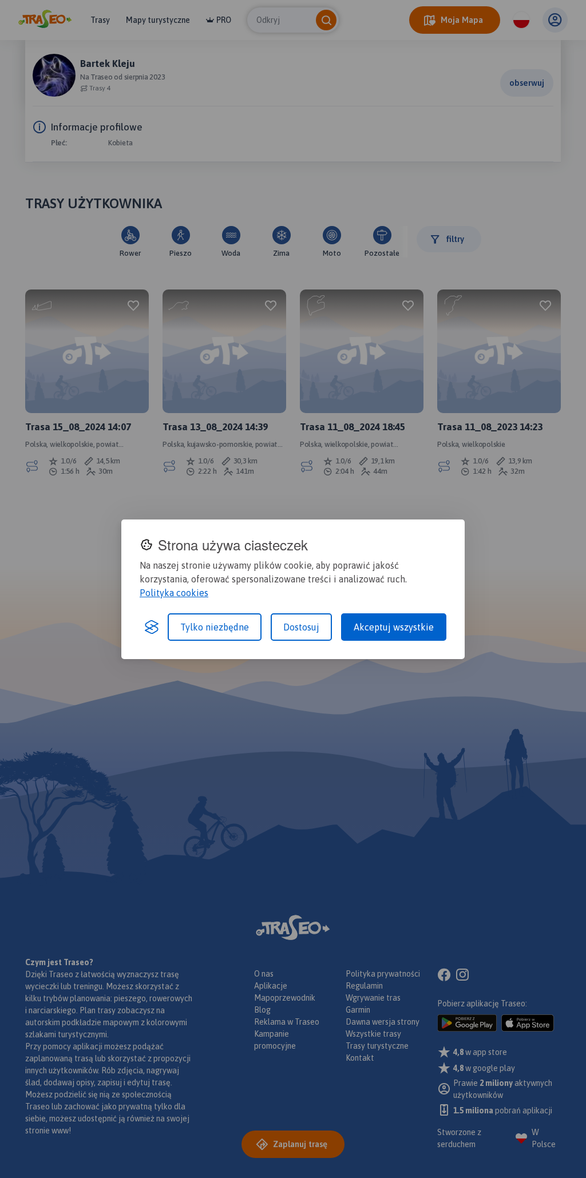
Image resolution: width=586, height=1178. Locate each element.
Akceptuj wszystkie (394, 627)
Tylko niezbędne (214, 627)
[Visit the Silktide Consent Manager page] (152, 627)
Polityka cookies (174, 593)
